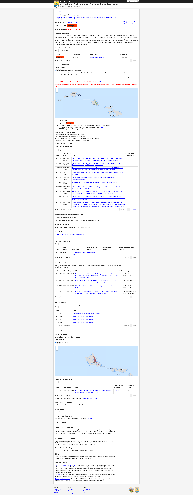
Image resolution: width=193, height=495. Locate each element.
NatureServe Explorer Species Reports (66, 465)
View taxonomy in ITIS (71, 22)
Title (73, 155)
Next (134, 60)
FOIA (84, 492)
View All (102, 127)
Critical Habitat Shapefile (119, 386)
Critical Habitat (96, 17)
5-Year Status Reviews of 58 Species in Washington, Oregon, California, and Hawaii (95, 182)
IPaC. (100, 81)
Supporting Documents (130, 154)
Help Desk (102, 77)
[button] (57, 70)
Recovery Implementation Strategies (126, 248)
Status (58, 54)
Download (117, 390)
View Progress (91, 252)
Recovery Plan (75, 249)
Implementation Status (92, 248)
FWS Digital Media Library (62, 479)
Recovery (88, 17)
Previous (126, 60)
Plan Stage (65, 248)
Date (57, 155)
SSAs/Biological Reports (106, 248)
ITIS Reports (58, 474)
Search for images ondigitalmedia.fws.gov (129, 22)
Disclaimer (70, 493)
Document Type (126, 271)
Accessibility (70, 489)
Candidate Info (71, 17)
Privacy (69, 490)
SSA (103, 17)
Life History (77, 19)
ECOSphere (58, 11)
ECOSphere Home (57, 489)
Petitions (58, 19)
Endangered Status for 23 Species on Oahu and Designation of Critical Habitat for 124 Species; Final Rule (93, 391)
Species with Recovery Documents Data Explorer (70, 234)
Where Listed (123, 54)
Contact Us (56, 492)
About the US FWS (86, 489)
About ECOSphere (57, 490)
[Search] (138, 1)
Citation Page (65, 154)
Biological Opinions (67, 19)
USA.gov (84, 490)
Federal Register (80, 17)
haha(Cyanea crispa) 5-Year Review (83, 316)
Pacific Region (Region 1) (97, 57)
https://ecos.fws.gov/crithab (89, 398)
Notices (69, 492)
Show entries (61, 50)
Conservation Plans (110, 17)
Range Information (60, 17)
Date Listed (76, 54)
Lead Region (94, 54)
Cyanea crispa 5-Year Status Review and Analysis (86, 314)
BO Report (90, 418)
